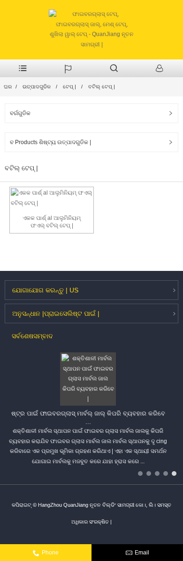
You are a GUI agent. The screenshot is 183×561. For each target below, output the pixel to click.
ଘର (8, 86)
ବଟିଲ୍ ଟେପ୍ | (101, 86)
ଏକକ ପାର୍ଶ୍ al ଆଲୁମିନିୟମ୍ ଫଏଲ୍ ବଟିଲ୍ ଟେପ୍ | (52, 222)
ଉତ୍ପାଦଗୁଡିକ (37, 86)
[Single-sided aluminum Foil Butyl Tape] (51, 198)
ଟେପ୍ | (69, 86)
